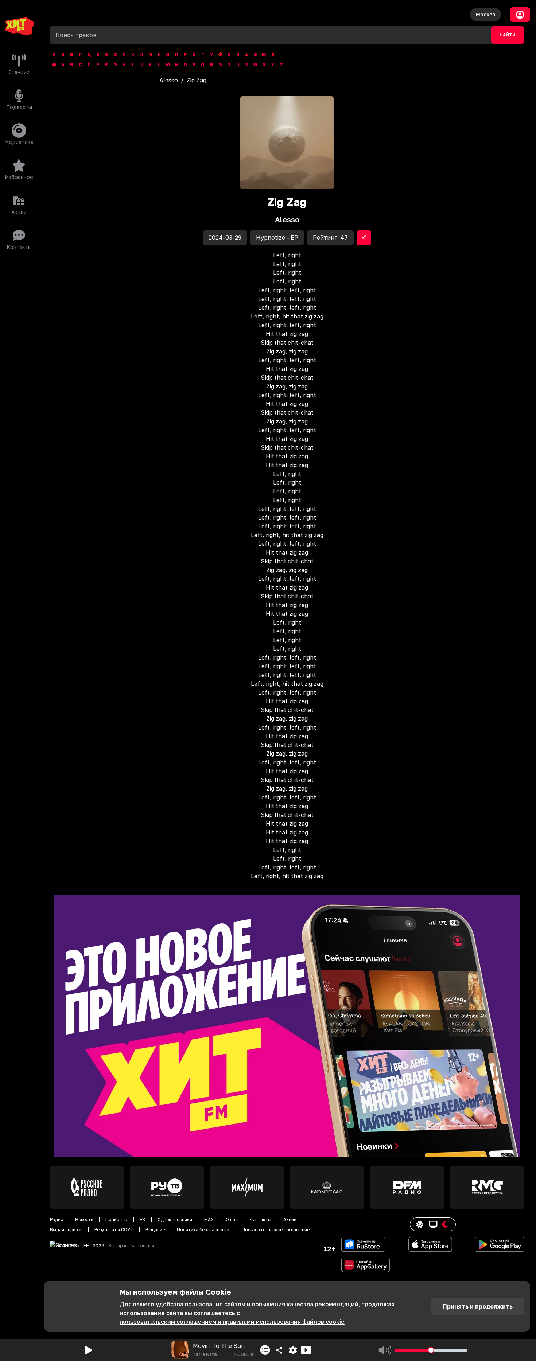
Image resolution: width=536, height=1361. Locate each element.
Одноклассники (175, 1219)
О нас (232, 1219)
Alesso (168, 80)
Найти (508, 35)
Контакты (260, 1219)
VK (142, 1219)
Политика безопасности (203, 1229)
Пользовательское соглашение (276, 1229)
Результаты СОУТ (113, 1229)
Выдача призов (66, 1229)
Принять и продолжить (478, 1306)
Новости (84, 1219)
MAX (209, 1219)
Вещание (155, 1229)
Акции (289, 1219)
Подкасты (116, 1219)
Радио (56, 1219)
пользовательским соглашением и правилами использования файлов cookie (232, 1321)
